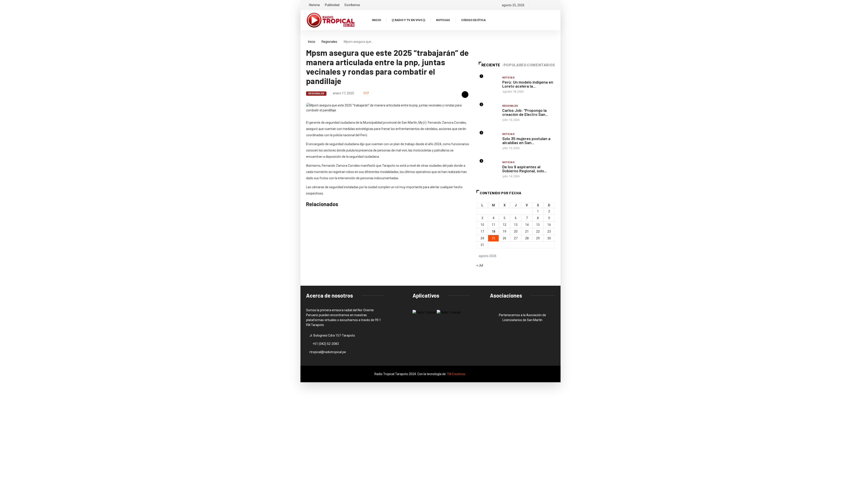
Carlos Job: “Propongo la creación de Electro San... (525, 112)
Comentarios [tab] (541, 65)
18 (493, 231)
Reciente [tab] (490, 65)
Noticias (443, 20)
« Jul (479, 265)
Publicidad (332, 5)
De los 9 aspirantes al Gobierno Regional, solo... (524, 168)
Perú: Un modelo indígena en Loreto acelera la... (527, 84)
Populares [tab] (515, 65)
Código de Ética (473, 20)
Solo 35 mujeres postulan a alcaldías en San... (526, 140)
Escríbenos (352, 5)
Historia (314, 5)
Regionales (329, 41)
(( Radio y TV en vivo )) (408, 20)
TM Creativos (455, 374)
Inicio (376, 20)
